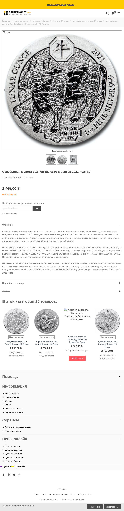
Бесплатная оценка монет (18, 427)
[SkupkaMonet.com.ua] (119, 13)
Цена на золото (12, 446)
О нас (8, 405)
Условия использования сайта (59, 494)
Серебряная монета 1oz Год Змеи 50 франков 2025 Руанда (46, 342)
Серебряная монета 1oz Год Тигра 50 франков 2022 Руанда (16, 342)
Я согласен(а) (112, 507)
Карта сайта (85, 494)
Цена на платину (13, 453)
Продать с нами (13, 431)
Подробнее (95, 507)
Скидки (8, 401)
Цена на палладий (14, 457)
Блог (37, 494)
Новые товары (12, 397)
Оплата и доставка (14, 408)
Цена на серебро (13, 450)
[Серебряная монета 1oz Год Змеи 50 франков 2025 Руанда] (47, 321)
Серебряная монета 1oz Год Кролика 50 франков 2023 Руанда (107, 344)
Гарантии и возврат (14, 412)
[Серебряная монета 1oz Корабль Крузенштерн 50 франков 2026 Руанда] (77, 321)
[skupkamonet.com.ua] (17, 13)
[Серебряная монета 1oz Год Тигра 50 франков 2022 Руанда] (16, 321)
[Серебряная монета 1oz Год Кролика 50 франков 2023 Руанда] (107, 321)
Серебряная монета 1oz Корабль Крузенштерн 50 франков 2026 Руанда (77, 339)
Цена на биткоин (13, 461)
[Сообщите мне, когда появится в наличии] (37, 208)
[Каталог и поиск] (107, 13)
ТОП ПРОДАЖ (12, 393)
